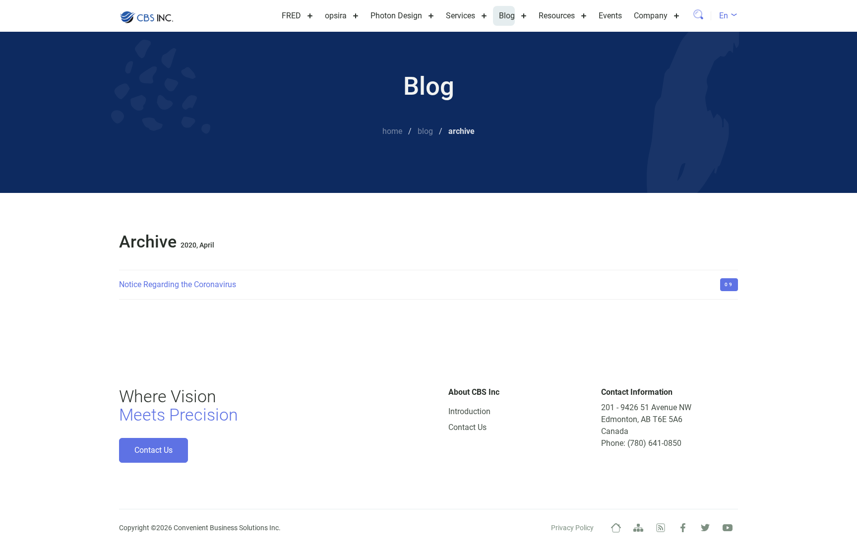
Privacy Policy (572, 528)
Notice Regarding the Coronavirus (177, 284)
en (724, 15)
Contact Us (153, 450)
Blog (425, 131)
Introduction (469, 411)
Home (392, 131)
